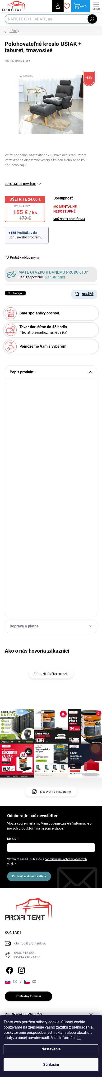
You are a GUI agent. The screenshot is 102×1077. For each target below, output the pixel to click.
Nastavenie (51, 1049)
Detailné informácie (20, 184)
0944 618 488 (27, 955)
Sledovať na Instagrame (55, 791)
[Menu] (96, 6)
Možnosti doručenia (69, 219)
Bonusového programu (25, 237)
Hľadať (92, 19)
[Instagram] (21, 969)
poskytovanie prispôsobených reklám (35, 1032)
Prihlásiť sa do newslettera (29, 876)
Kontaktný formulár (28, 996)
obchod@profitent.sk (30, 943)
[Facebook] (9, 969)
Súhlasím (51, 1064)
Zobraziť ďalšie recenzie (51, 674)
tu (79, 1037)
